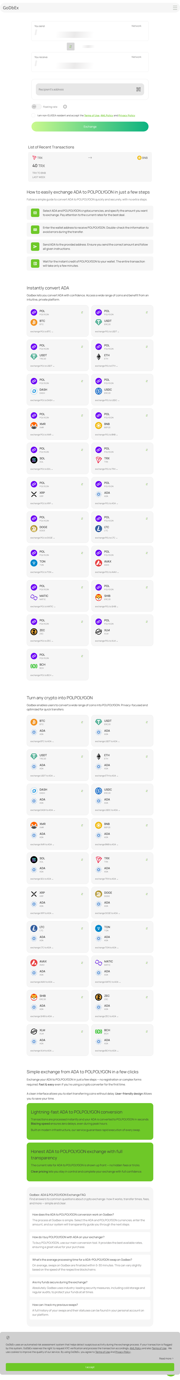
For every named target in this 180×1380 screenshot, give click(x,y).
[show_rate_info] (65, 106)
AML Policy (107, 115)
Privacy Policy (126, 115)
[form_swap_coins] (71, 46)
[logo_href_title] (11, 8)
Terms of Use (91, 115)
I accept (90, 1367)
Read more (165, 1358)
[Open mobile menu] (175, 8)
